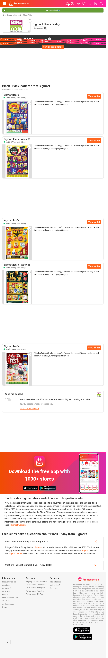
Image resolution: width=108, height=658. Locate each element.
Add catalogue (8, 604)
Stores (9, 15)
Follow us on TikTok (34, 594)
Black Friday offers (24, 39)
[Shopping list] (96, 3)
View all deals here (52, 47)
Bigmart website (18, 525)
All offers (6, 591)
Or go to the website (29, 408)
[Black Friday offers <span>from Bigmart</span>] (49, 39)
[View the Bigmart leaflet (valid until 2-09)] (17, 161)
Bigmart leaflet (16, 553)
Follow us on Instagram (35, 588)
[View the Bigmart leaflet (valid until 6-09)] (17, 369)
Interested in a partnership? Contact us (55, 585)
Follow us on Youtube (35, 591)
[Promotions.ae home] (19, 3)
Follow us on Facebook (35, 585)
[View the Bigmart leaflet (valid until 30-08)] (17, 117)
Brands (5, 594)
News (4, 607)
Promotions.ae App (10, 598)
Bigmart (17, 15)
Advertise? (6, 588)
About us (6, 601)
